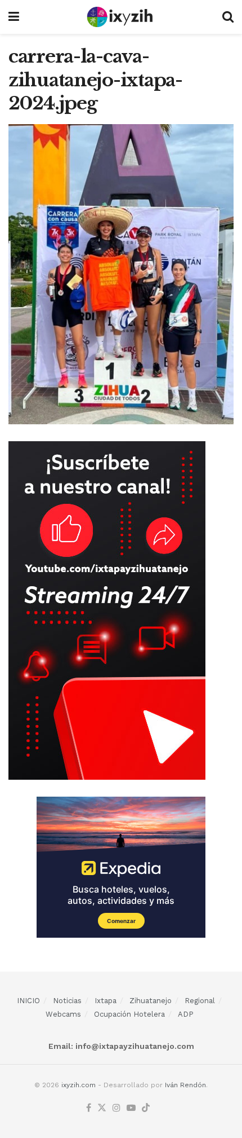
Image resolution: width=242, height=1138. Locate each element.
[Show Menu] (13, 17)
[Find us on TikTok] (146, 1108)
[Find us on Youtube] (131, 1108)
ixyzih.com (78, 1085)
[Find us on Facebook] (88, 1108)
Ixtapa (105, 1000)
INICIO (28, 1000)
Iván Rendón (185, 1085)
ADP (186, 1014)
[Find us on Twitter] (101, 1108)
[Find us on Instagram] (116, 1108)
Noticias (67, 1000)
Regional (200, 1000)
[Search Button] (228, 17)
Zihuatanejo (150, 1000)
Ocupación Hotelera (129, 1014)
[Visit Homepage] (121, 17)
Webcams (63, 1014)
